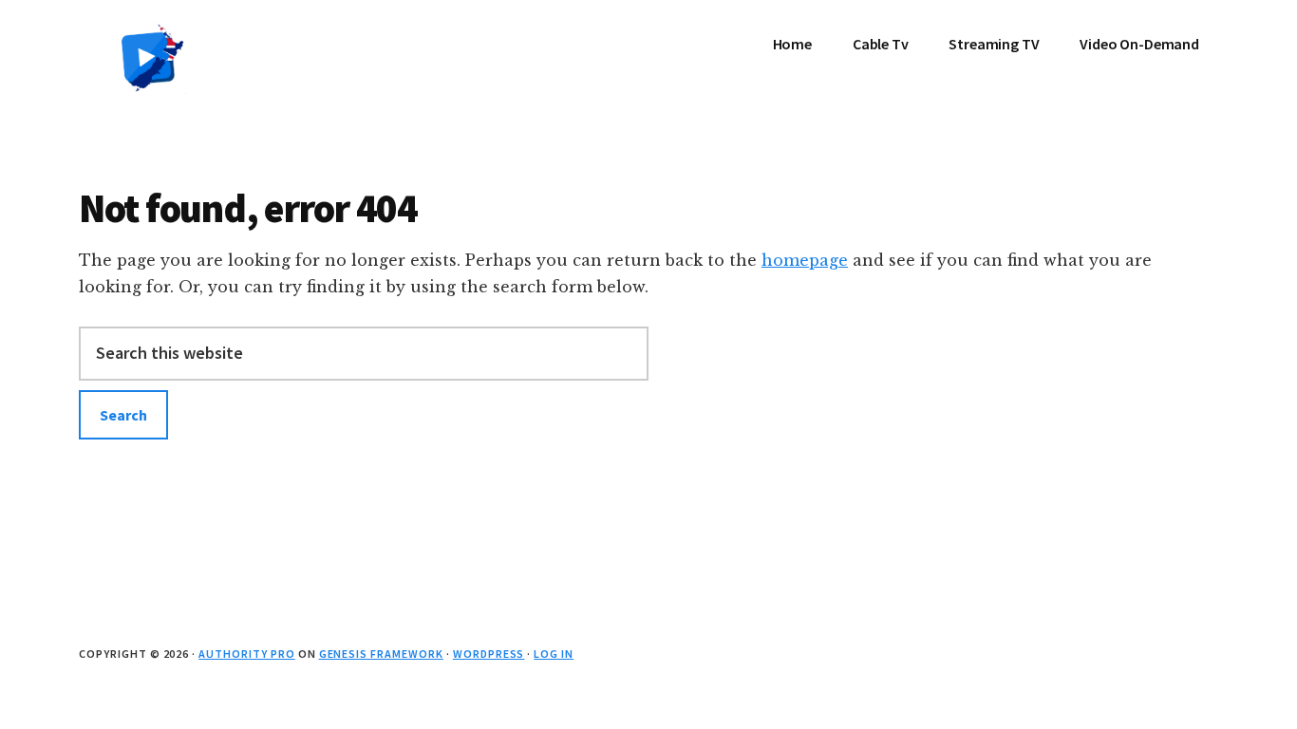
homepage (804, 260)
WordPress (489, 653)
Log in (553, 653)
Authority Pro (246, 653)
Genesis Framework (381, 653)
